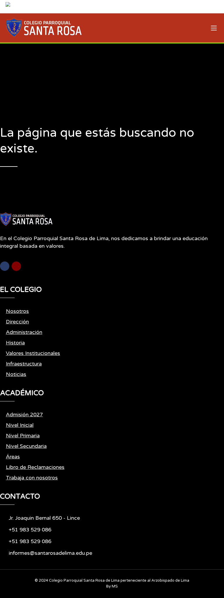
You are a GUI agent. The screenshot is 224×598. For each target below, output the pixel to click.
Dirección (17, 322)
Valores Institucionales (33, 353)
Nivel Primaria (23, 435)
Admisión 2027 (24, 414)
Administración (24, 332)
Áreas (13, 457)
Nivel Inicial (20, 425)
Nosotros (17, 311)
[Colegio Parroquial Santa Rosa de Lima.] (44, 27)
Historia (15, 343)
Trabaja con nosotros (32, 478)
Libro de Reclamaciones (35, 467)
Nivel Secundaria (26, 446)
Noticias (16, 374)
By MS (112, 586)
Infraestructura (24, 364)
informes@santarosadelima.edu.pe (50, 553)
